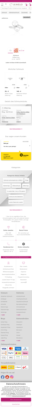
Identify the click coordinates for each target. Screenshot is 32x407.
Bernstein (19, 330)
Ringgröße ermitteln (8, 288)
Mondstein (19, 338)
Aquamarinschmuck (22, 302)
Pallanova (5, 122)
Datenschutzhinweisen (18, 396)
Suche (29, 8)
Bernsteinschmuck (21, 304)
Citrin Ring (4, 330)
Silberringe (26, 186)
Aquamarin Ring (5, 327)
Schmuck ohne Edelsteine (16, 197)
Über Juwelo (23, 266)
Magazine (23, 274)
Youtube (7, 377)
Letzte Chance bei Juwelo (16, 202)
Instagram (11, 377)
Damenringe (6, 186)
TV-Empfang (8, 277)
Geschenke (24, 12)
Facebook (2, 377)
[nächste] (28, 86)
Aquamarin (19, 327)
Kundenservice (8, 266)
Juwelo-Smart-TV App (8, 280)
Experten (23, 272)
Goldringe (3, 312)
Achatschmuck (20, 296)
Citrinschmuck (20, 307)
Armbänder (4, 302)
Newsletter (23, 280)
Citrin (18, 333)
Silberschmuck (16, 186)
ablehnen (12, 393)
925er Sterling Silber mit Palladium (22, 113)
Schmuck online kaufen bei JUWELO (13, 180)
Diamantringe (5, 310)
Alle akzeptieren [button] (16, 400)
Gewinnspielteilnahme (8, 274)
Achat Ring (4, 322)
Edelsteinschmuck (14, 12)
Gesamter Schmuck (6, 296)
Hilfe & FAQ (8, 285)
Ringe (26, 180)
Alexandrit (19, 322)
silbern (18, 122)
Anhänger (3, 299)
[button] (2, 4)
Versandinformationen (8, 282)
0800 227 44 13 (8, 251)
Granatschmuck (21, 312)
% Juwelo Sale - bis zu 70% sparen (16, 191)
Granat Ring (4, 335)
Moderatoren (23, 269)
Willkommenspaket (8, 272)
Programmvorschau (23, 277)
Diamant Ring (5, 333)
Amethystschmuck (21, 299)
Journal (23, 282)
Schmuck (4, 12)
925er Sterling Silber (8, 118)
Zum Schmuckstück (15, 129)
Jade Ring (4, 338)
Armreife (3, 304)
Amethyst (19, 325)
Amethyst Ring (5, 325)
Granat (18, 335)
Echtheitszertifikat (8, 269)
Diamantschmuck (21, 310)
